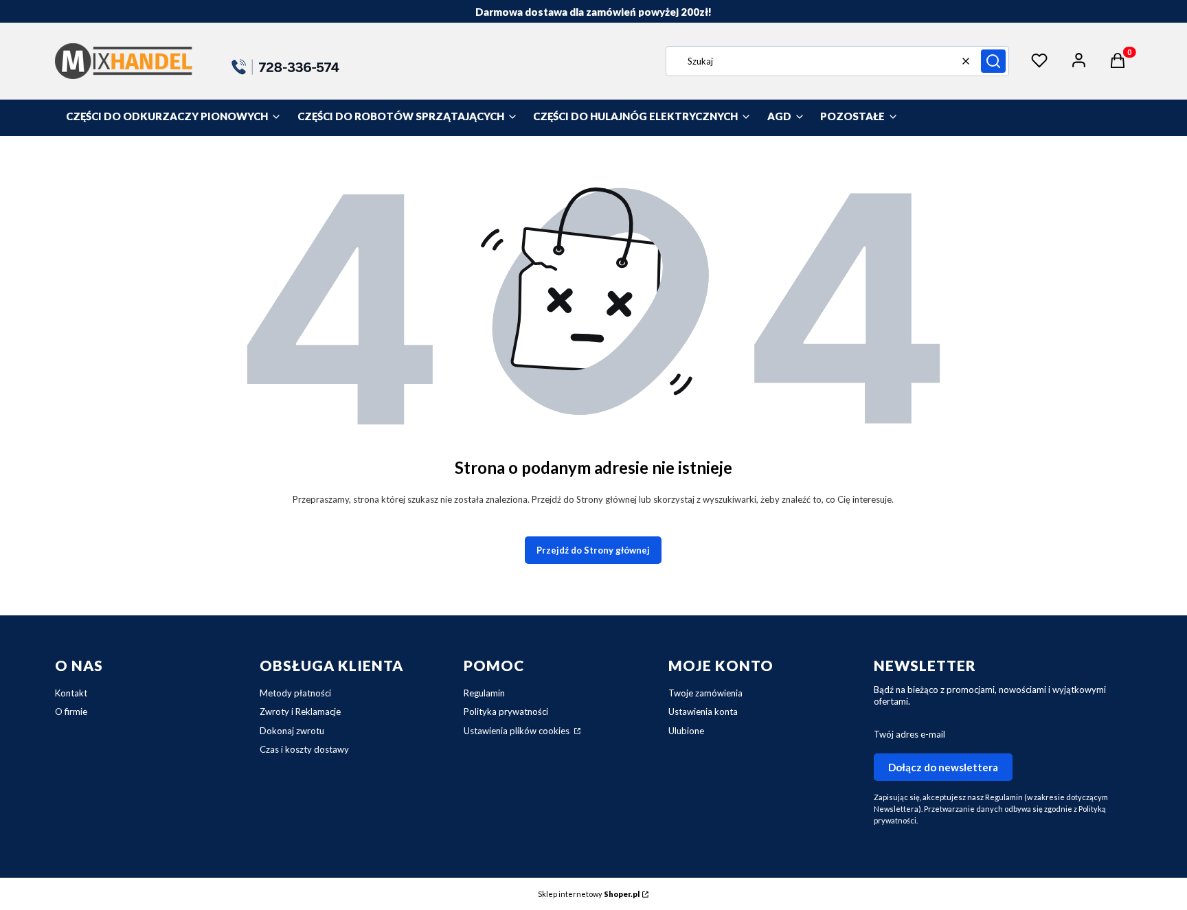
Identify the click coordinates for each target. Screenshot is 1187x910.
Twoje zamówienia (705, 692)
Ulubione (686, 730)
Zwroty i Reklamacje (300, 711)
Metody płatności (295, 692)
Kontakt (71, 692)
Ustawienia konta (703, 711)
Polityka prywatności (506, 711)
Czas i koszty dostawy (304, 749)
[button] (993, 61)
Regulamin (484, 692)
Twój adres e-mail (909, 734)
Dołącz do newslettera (943, 767)
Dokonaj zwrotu (292, 730)
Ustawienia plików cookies (518, 730)
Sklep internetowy (589, 893)
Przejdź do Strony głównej (593, 550)
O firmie (71, 711)
